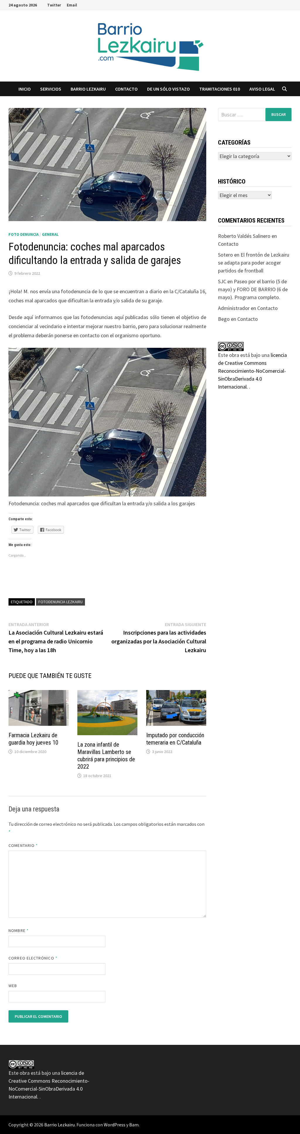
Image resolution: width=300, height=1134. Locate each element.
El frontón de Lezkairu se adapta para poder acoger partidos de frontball (253, 262)
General (50, 234)
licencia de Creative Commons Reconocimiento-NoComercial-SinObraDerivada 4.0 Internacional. (252, 371)
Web (12, 985)
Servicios (50, 89)
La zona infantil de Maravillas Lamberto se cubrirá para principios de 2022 (106, 755)
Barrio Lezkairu (59, 1125)
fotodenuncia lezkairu (60, 601)
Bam (134, 1125)
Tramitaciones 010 (219, 89)
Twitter (54, 5)
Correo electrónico (32, 958)
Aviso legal (262, 89)
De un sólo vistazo (168, 89)
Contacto (126, 89)
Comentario (23, 845)
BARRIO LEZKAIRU (88, 89)
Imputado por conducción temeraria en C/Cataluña (175, 739)
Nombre (18, 930)
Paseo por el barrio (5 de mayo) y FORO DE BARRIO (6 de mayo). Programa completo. (253, 289)
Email (72, 5)
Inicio (24, 89)
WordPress (114, 1125)
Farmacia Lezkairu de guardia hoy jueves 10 (33, 739)
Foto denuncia (23, 234)
